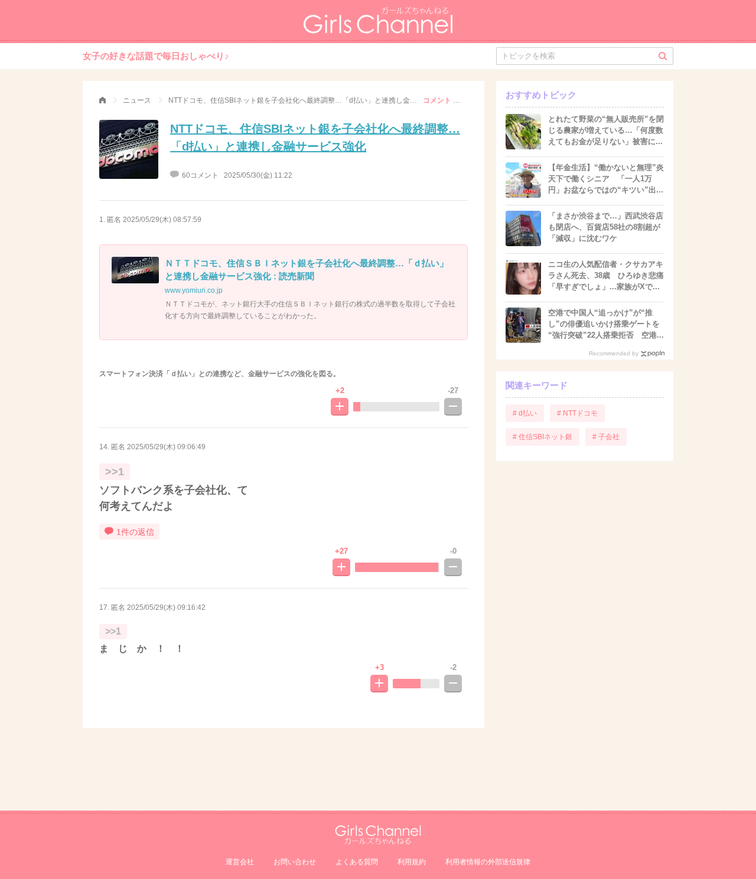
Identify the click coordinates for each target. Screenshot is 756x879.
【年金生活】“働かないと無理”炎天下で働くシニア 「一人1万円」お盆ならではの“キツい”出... (606, 178)
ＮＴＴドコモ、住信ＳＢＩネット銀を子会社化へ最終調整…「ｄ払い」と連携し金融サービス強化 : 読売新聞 (306, 269)
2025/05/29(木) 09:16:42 (166, 607)
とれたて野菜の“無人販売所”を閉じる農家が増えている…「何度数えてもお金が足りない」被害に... (606, 130)
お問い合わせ (294, 862)
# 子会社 (606, 437)
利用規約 (411, 862)
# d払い (525, 413)
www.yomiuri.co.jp (194, 290)
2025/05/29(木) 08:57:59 (162, 219)
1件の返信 (135, 532)
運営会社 (240, 862)
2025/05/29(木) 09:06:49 (166, 447)
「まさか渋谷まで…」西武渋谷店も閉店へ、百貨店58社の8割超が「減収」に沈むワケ (605, 227)
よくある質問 (356, 862)
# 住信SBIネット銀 (542, 437)
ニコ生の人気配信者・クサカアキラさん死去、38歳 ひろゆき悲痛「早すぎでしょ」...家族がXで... (606, 275)
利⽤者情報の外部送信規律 (487, 862)
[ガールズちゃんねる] (102, 100)
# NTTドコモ (577, 413)
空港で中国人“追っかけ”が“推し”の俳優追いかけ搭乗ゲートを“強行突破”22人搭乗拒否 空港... (606, 323)
